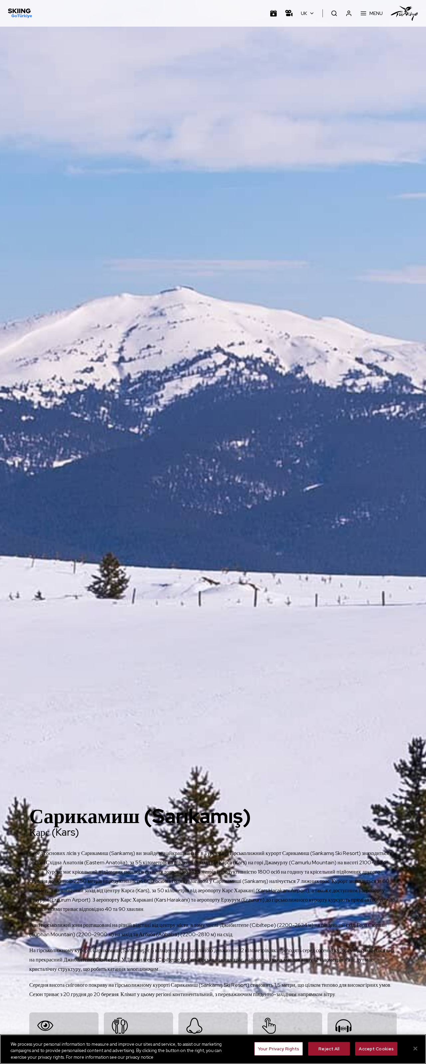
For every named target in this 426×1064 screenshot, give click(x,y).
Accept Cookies (376, 1048)
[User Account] (348, 13)
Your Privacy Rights (278, 1048)
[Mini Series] (289, 13)
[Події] (273, 13)
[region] (213, 1049)
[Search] (334, 13)
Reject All (329, 1048)
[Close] (415, 1048)
